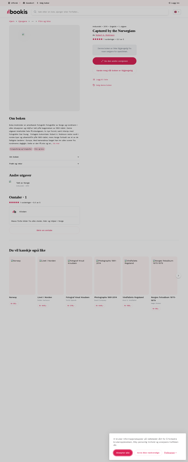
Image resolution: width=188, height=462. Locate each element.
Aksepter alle (123, 453)
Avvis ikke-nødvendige (148, 453)
